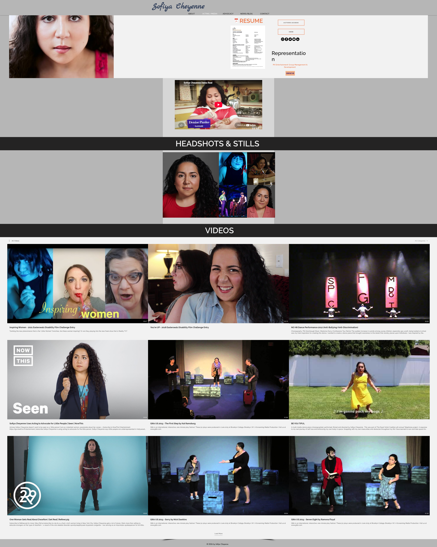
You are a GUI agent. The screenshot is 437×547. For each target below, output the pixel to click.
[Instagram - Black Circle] (282, 39)
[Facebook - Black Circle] (286, 39)
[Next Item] (271, 185)
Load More (218, 533)
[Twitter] (290, 39)
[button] (14, 241)
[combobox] (421, 241)
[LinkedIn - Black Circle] (297, 39)
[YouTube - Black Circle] (294, 39)
